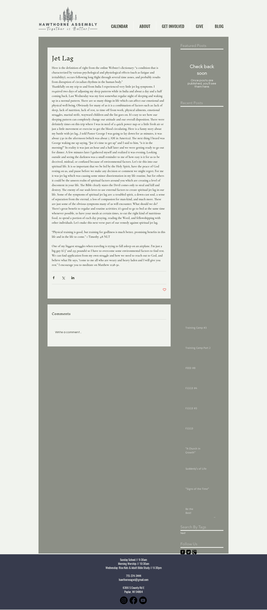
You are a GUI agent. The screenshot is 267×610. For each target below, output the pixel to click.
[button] (145, 26)
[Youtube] (143, 600)
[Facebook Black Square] (182, 552)
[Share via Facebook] (54, 278)
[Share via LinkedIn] (73, 278)
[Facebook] (133, 600)
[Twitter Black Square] (188, 552)
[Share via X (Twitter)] (63, 278)
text (182, 533)
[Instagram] (124, 600)
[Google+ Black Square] (194, 552)
